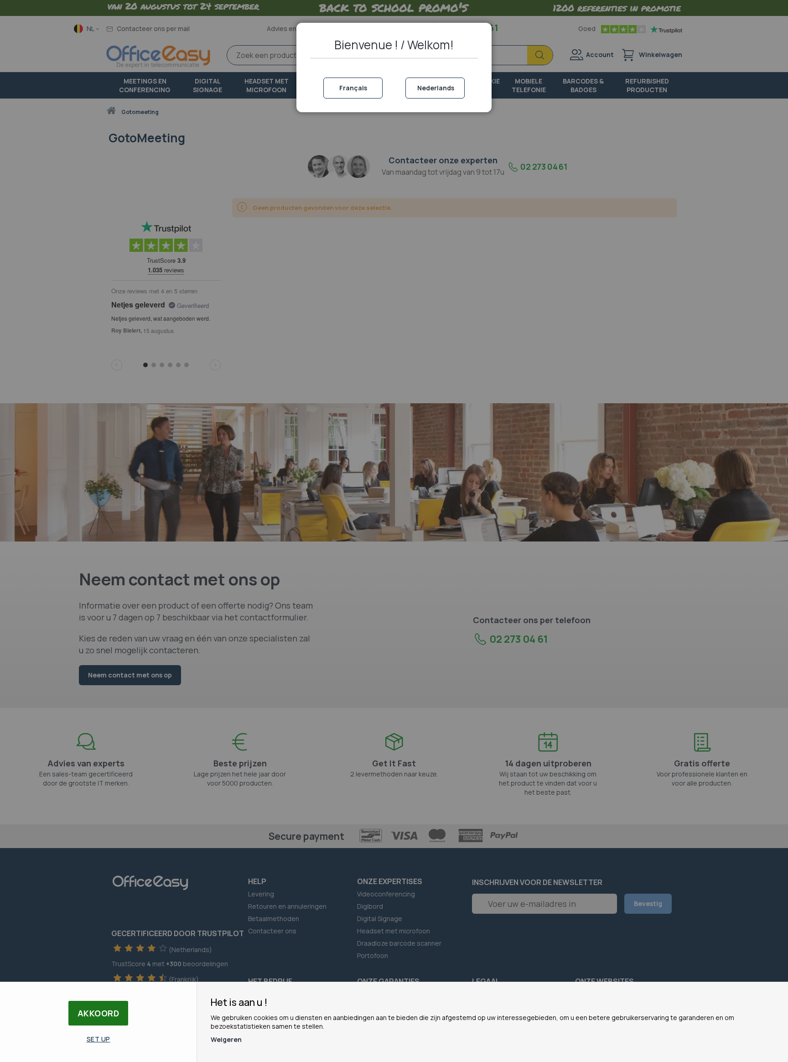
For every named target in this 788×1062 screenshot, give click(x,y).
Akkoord (98, 1013)
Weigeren (226, 1039)
